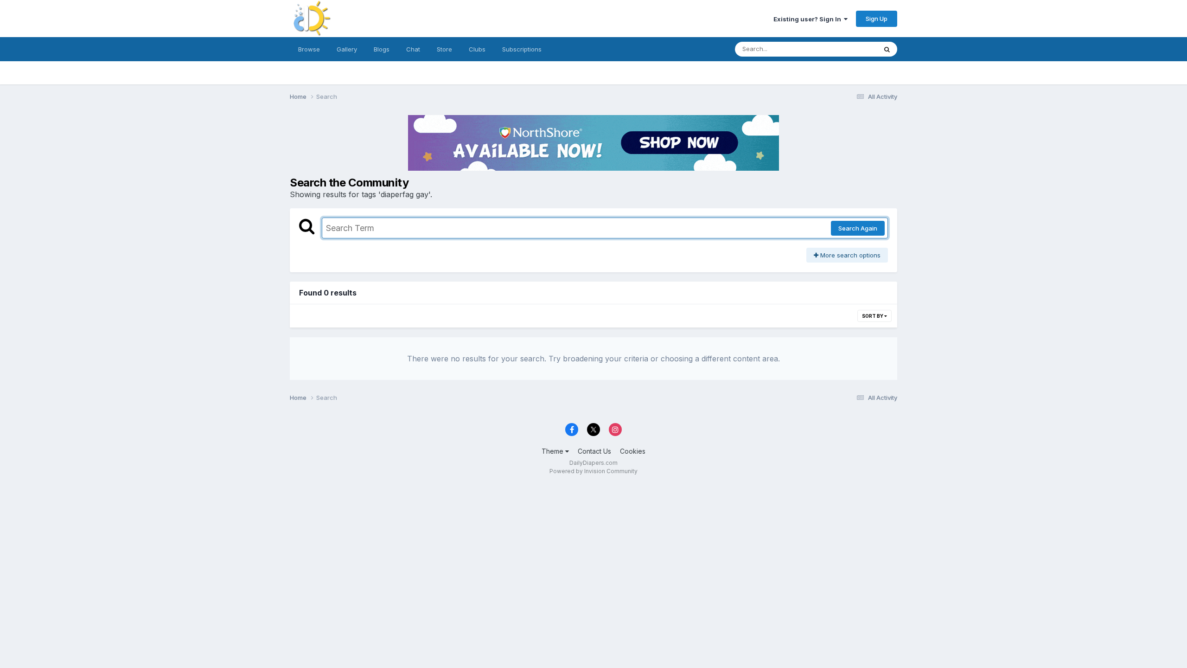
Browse (309, 49)
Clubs (477, 49)
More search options (849, 255)
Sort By (873, 316)
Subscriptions (522, 49)
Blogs (381, 49)
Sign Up (876, 18)
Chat (413, 49)
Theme (553, 451)
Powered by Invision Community (593, 471)
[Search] (887, 49)
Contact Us (594, 451)
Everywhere (848, 48)
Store (444, 49)
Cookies (632, 451)
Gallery (347, 49)
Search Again (857, 228)
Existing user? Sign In (808, 19)
